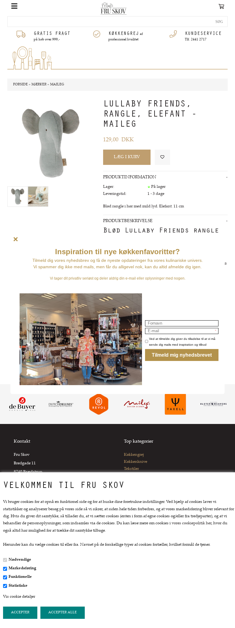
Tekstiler (131, 469)
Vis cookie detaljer (19, 597)
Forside (20, 84)
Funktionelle (20, 577)
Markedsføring (22, 568)
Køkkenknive (135, 462)
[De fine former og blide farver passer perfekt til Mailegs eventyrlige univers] (38, 196)
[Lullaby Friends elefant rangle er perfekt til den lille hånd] (17, 196)
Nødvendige (20, 560)
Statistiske (18, 586)
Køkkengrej (134, 455)
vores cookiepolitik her (191, 523)
